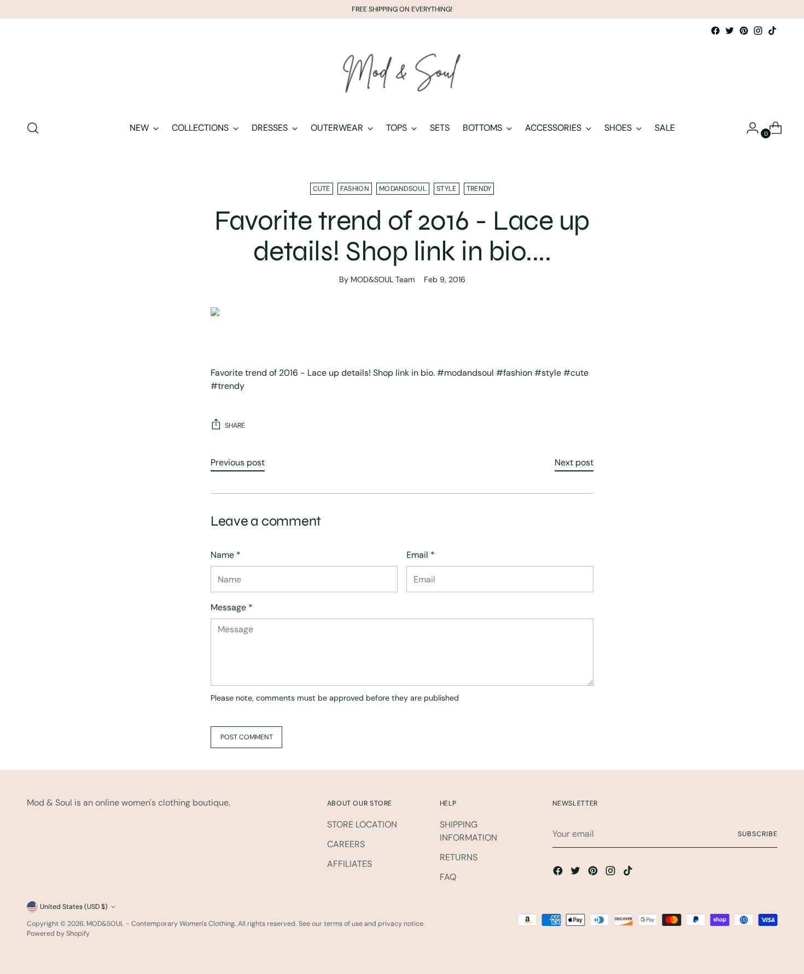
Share (235, 425)
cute (321, 188)
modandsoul (403, 188)
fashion (354, 188)
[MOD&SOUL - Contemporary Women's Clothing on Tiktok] (772, 31)
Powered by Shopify (58, 933)
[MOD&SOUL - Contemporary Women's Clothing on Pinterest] (744, 31)
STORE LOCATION (362, 824)
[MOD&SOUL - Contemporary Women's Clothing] (402, 74)
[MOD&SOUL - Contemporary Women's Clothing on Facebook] (715, 31)
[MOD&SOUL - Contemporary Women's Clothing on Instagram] (758, 31)
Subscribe (757, 834)
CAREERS (346, 844)
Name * (226, 555)
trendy (479, 188)
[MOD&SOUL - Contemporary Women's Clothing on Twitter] (730, 31)
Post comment (246, 737)
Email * (420, 555)
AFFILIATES (349, 864)
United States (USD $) (74, 906)
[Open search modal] (33, 128)
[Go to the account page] (748, 128)
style (446, 188)
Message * (232, 607)
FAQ (448, 877)
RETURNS (458, 857)
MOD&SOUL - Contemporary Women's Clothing (160, 923)
